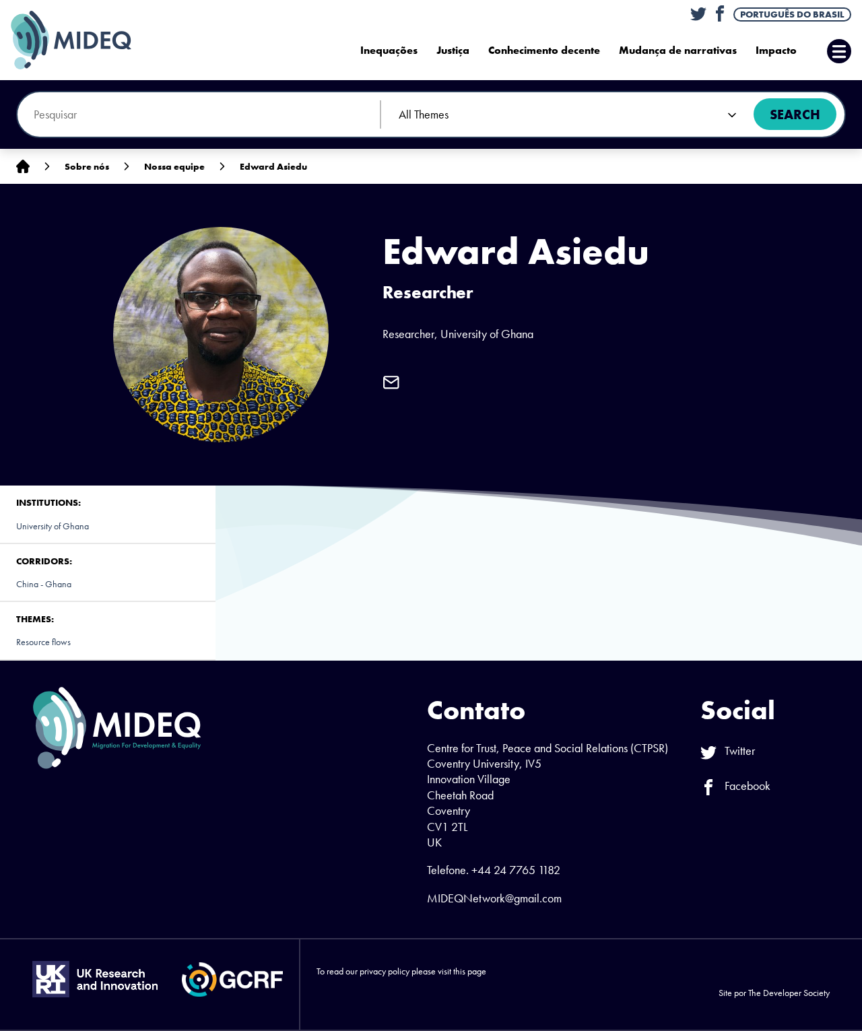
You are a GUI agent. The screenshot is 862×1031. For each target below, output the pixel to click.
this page (469, 971)
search (795, 114)
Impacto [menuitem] (776, 50)
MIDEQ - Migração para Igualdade (85, 40)
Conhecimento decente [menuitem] (544, 50)
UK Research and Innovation (95, 979)
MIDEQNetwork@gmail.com (494, 898)
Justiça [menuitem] (452, 50)
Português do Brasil (792, 14)
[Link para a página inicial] (23, 167)
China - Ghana (43, 584)
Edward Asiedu (273, 166)
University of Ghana (52, 526)
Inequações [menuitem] (389, 50)
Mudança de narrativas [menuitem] (678, 50)
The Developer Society (789, 993)
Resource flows (43, 642)
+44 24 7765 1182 (515, 869)
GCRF (232, 979)
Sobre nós (87, 166)
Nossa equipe (174, 166)
